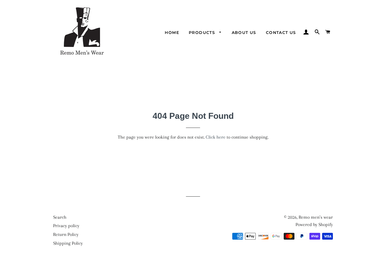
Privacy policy (66, 225)
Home (172, 32)
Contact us (281, 32)
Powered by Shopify (314, 224)
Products (203, 32)
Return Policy (66, 234)
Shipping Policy (68, 243)
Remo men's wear (316, 217)
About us (244, 32)
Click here (215, 137)
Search (59, 217)
